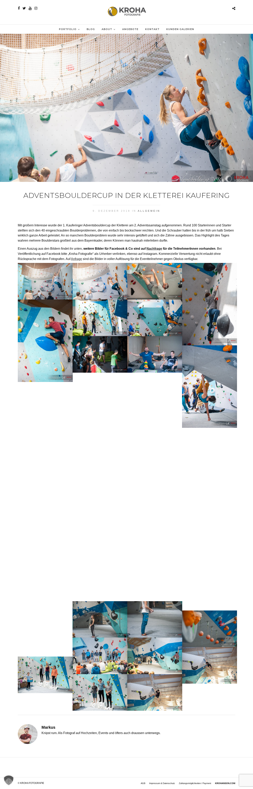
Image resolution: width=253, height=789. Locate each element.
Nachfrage (154, 248)
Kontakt (152, 29)
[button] (8, 780)
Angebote (130, 29)
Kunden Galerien (180, 29)
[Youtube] (30, 8)
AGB (143, 783)
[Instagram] (35, 8)
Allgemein (149, 211)
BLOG (91, 29)
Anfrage (76, 259)
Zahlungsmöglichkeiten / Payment (195, 783)
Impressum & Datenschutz (162, 783)
